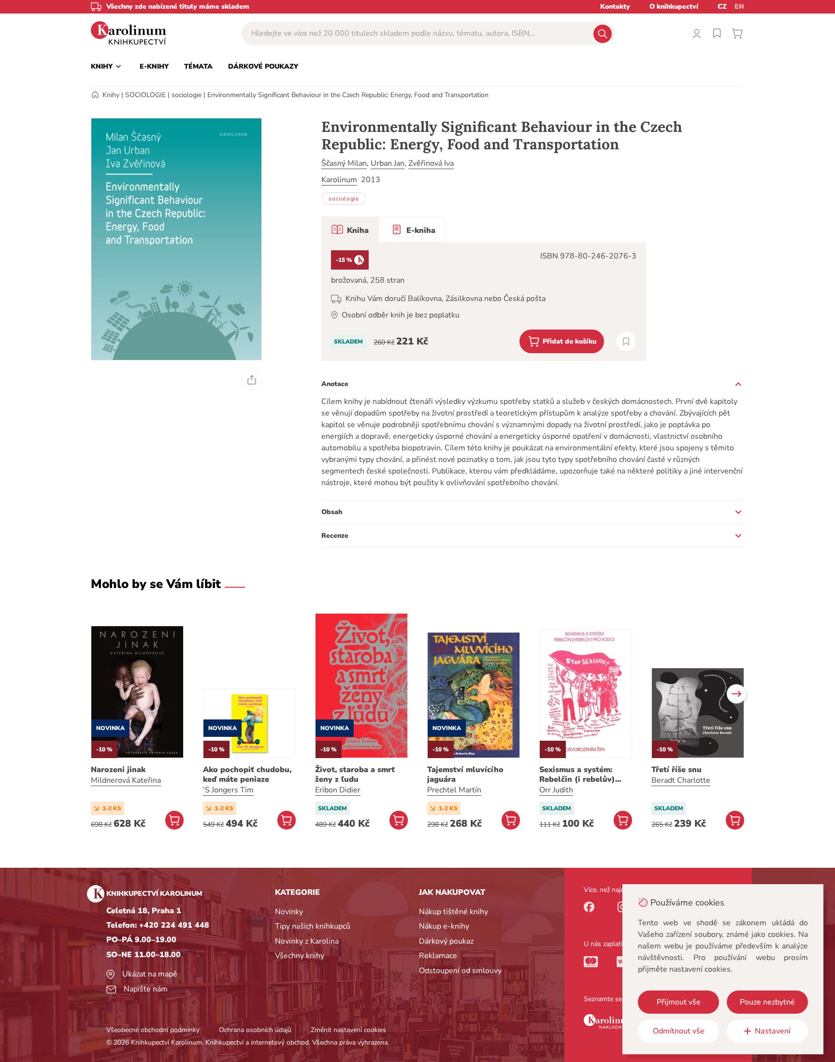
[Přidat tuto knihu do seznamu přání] (626, 341)
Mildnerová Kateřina (126, 780)
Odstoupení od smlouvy (460, 970)
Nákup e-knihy (444, 926)
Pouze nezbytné (767, 1002)
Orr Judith (556, 790)
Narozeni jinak (118, 770)
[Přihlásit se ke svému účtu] (697, 33)
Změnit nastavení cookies (348, 1029)
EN (739, 6)
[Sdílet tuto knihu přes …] (252, 380)
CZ (722, 6)
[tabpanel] (483, 302)
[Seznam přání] (717, 33)
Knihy (110, 95)
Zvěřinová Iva (431, 163)
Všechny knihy (299, 955)
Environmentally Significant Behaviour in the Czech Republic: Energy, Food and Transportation (348, 95)
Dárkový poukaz (446, 941)
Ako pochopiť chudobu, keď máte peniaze (247, 774)
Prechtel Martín (454, 790)
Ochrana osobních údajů (255, 1029)
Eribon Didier (337, 790)
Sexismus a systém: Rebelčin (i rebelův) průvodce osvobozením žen (583, 774)
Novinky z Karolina (307, 941)
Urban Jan (387, 163)
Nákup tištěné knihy (453, 911)
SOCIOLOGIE (145, 95)
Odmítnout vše (679, 1031)
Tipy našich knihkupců (312, 926)
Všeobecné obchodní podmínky (153, 1029)
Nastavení (773, 1031)
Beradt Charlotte (680, 780)
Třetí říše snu (676, 770)
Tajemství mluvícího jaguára (465, 774)
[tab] (350, 229)
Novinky (289, 911)
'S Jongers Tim (228, 790)
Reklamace (438, 955)
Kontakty (615, 6)
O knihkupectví (673, 6)
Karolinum (339, 179)
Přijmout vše (679, 1002)
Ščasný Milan (344, 163)
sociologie (187, 95)
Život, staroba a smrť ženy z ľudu (355, 774)
